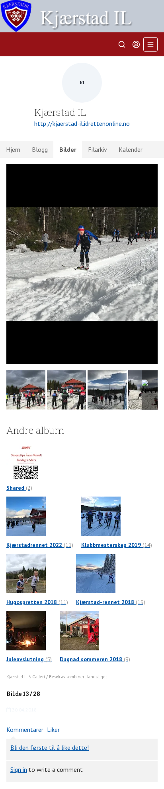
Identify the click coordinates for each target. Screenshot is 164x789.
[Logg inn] (136, 44)
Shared (19, 487)
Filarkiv (97, 149)
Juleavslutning (29, 659)
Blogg (40, 149)
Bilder (67, 149)
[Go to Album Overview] (26, 459)
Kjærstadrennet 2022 (39, 545)
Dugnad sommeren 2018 (95, 659)
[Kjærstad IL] (82, 16)
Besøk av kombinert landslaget (78, 677)
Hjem (13, 149)
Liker (53, 729)
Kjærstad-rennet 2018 (110, 602)
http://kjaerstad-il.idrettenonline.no (82, 123)
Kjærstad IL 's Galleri (25, 677)
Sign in (18, 769)
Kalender (131, 149)
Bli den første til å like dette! (49, 747)
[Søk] (122, 44)
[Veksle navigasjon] (150, 44)
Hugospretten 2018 (37, 602)
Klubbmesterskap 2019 (116, 545)
